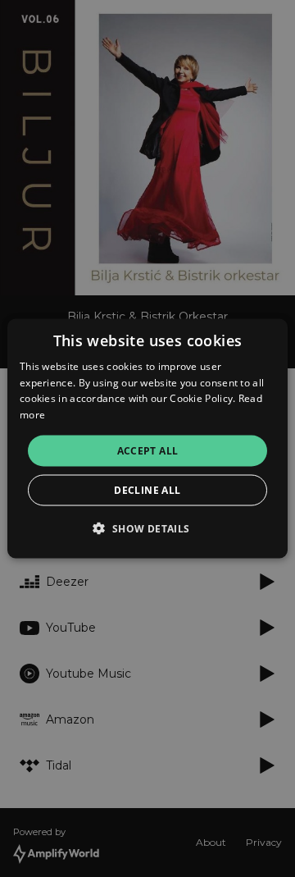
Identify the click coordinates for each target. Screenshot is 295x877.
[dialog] (147, 438)
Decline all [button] (147, 490)
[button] (147, 528)
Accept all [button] (148, 451)
